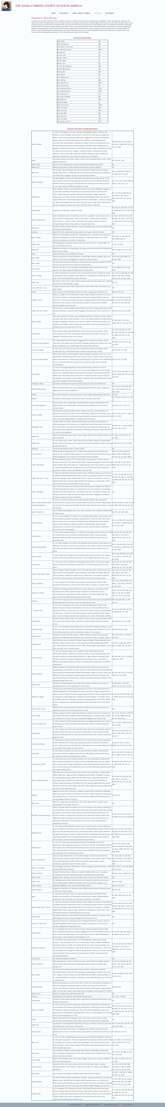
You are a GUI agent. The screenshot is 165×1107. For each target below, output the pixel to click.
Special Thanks (127, 1105)
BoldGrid (78, 1105)
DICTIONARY (109, 13)
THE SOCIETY (64, 13)
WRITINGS (98, 13)
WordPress (96, 1105)
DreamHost (115, 1105)
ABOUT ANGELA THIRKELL (81, 13)
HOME (53, 13)
